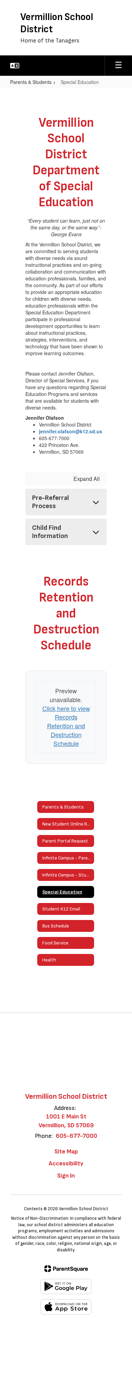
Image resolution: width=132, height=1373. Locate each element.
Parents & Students (30, 82)
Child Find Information (50, 532)
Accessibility (66, 1163)
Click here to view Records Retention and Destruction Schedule (66, 726)
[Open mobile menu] (118, 65)
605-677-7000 (76, 1136)
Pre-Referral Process (50, 502)
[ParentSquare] (66, 1269)
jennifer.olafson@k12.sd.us (70, 431)
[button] (14, 65)
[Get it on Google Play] (66, 1286)
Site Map (66, 1151)
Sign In (66, 1175)
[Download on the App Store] (66, 1307)
